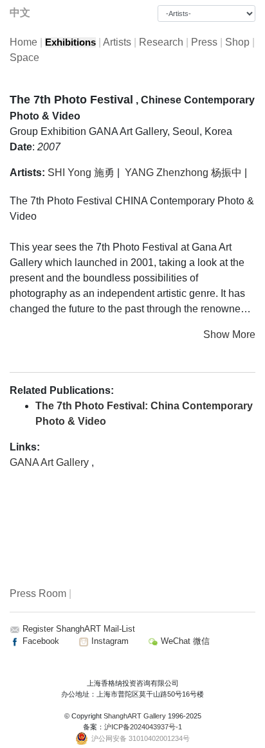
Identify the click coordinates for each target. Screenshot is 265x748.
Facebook (39, 641)
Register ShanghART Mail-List (79, 629)
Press (204, 42)
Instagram (109, 641)
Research (161, 42)
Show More (229, 334)
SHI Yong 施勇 (81, 172)
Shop (237, 42)
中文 (20, 12)
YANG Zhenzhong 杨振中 (183, 172)
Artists (117, 42)
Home (23, 42)
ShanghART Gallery (135, 716)
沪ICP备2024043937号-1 (143, 727)
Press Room (38, 593)
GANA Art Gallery (50, 462)
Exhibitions (70, 42)
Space (24, 57)
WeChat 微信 (184, 641)
